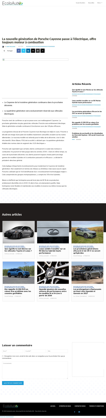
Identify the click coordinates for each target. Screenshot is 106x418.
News (73, 139)
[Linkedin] (28, 51)
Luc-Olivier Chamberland (80, 296)
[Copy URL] (42, 51)
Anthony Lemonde (9, 253)
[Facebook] (19, 51)
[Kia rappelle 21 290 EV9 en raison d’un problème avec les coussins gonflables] (18, 273)
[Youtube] (79, 412)
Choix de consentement (7, 417)
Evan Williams (11, 46)
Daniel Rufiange (77, 256)
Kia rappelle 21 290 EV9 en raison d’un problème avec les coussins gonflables (85, 123)
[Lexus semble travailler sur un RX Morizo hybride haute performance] (53, 232)
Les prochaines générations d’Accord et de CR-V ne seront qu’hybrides (87, 112)
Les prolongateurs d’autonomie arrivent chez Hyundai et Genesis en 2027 (87, 291)
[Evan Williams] (3, 47)
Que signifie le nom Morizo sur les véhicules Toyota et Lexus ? (18, 250)
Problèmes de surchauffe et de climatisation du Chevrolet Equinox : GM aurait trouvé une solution (88, 135)
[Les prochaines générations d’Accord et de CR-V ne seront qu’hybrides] (87, 232)
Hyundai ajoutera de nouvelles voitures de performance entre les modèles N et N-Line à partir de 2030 (52, 292)
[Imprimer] (38, 51)
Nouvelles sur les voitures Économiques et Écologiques (40, 46)
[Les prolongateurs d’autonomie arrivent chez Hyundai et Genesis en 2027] (87, 273)
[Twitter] (23, 51)
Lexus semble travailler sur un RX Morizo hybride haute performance (86, 101)
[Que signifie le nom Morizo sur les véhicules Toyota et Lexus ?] (18, 232)
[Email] (33, 51)
